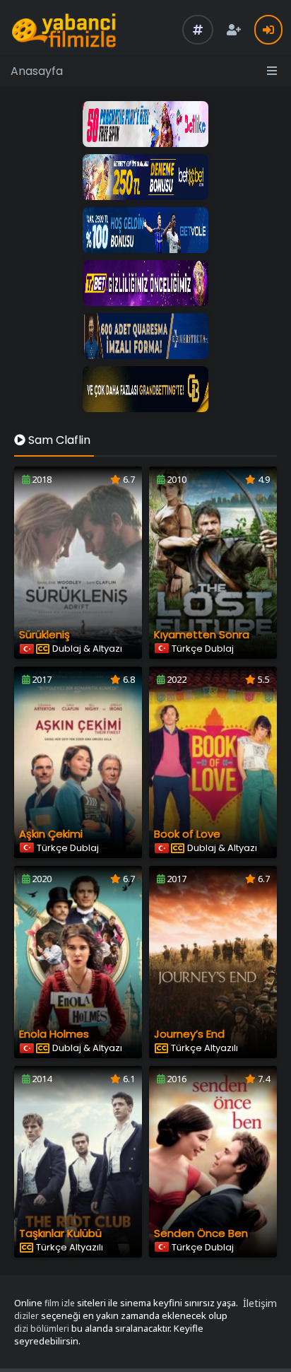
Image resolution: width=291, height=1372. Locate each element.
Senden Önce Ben (201, 1233)
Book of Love (187, 833)
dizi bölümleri (41, 1329)
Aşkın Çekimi (51, 833)
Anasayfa (37, 71)
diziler (26, 1316)
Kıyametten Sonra (201, 634)
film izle (59, 1303)
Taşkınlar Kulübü (60, 1233)
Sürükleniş (44, 634)
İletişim (260, 1303)
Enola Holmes (54, 1033)
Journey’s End (189, 1033)
